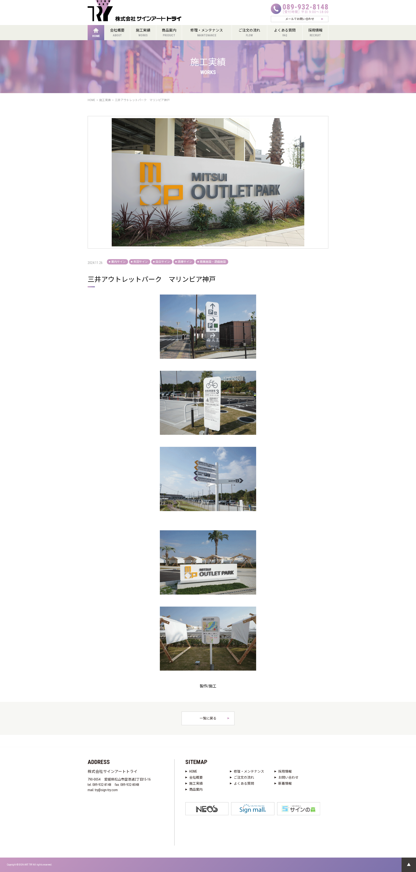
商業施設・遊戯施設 (213, 261)
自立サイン (163, 261)
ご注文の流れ (244, 777)
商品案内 (196, 789)
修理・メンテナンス (249, 771)
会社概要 (196, 777)
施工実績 (196, 783)
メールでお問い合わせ (299, 19)
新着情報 (285, 783)
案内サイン (118, 261)
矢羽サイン (140, 261)
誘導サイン (185, 261)
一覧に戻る (208, 718)
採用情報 (285, 771)
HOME (193, 771)
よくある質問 (244, 783)
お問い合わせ (288, 777)
